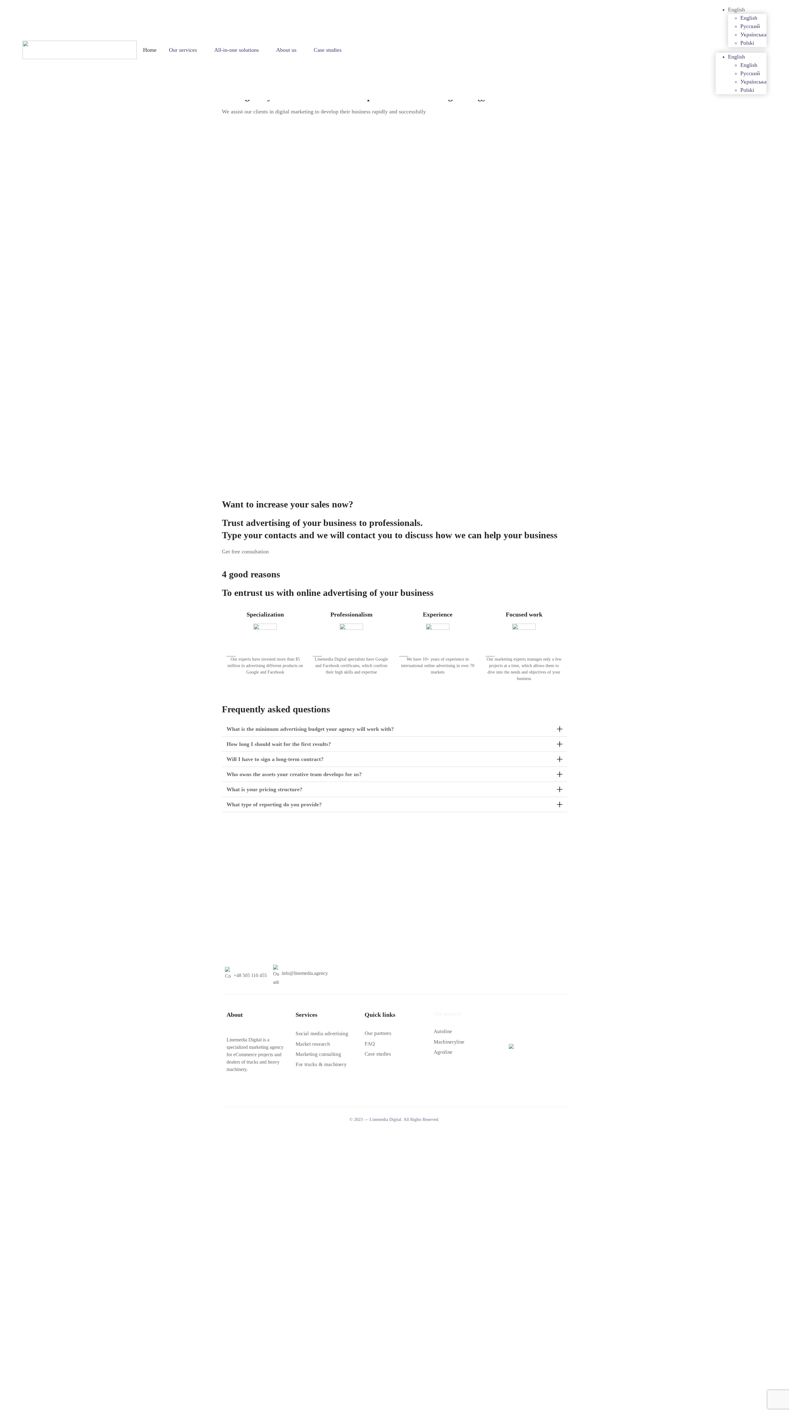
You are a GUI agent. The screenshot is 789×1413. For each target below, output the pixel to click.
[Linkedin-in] (251, 1090)
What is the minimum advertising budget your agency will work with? (310, 729)
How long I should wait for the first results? (279, 744)
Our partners (378, 1033)
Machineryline (449, 1042)
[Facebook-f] (229, 1090)
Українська (753, 34)
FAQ (370, 1044)
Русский (750, 26)
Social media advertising (322, 1033)
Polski (747, 43)
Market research (313, 1044)
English (736, 9)
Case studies (327, 50)
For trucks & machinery (321, 1064)
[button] (394, 729)
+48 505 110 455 (250, 975)
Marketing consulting (318, 1054)
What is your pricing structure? (264, 789)
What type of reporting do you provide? (274, 804)
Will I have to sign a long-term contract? (275, 759)
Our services (183, 50)
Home (150, 50)
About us (286, 50)
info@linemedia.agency (305, 973)
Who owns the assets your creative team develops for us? (294, 774)
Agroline (443, 1052)
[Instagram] (240, 1090)
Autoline (443, 1031)
